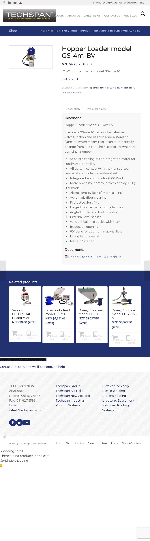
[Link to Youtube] (15, 2)
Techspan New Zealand (73, 396)
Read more (53, 337)
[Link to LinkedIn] (9, 2)
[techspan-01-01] (30, 15)
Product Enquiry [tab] (96, 108)
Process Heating (114, 396)
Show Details (33, 336)
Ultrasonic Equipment (118, 400)
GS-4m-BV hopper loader (122, 87)
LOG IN (143, 2)
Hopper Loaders (96, 87)
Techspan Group (68, 386)
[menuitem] (142, 3)
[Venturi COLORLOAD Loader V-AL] (147, 271)
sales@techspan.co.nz (25, 410)
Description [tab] (73, 108)
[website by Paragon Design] (5, 437)
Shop (13, 30)
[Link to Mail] (20, 2)
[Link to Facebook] (4, 2)
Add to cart (20, 336)
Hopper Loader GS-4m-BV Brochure (94, 257)
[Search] (143, 15)
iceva (78, 92)
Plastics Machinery (115, 386)
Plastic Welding (113, 391)
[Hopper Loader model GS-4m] (3, 271)
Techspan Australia (69, 391)
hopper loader (68, 92)
